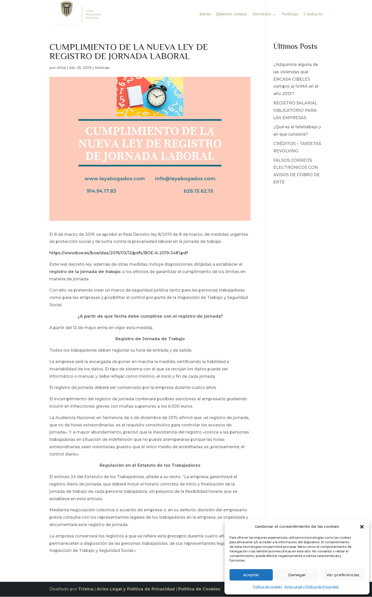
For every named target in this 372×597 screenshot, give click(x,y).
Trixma (85, 589)
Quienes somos (231, 15)
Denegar (297, 574)
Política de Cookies (199, 589)
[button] (361, 526)
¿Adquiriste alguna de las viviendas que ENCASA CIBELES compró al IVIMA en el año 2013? (295, 79)
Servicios (262, 15)
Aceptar (251, 574)
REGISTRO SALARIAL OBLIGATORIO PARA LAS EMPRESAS (295, 110)
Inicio (205, 15)
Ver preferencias (342, 574)
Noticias (290, 15)
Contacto (313, 15)
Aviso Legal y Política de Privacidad (311, 587)
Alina (61, 67)
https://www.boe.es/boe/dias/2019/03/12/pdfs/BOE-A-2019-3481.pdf (118, 252)
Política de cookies (267, 587)
